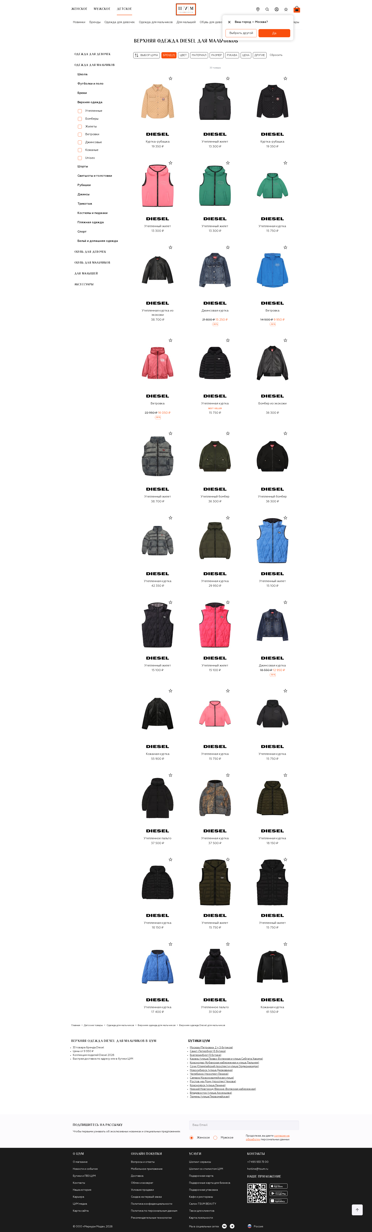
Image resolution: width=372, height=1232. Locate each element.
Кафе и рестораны (201, 1197)
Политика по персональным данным (154, 1211)
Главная (75, 1025)
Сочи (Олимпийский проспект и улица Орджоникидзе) (224, 1066)
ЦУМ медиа (80, 1204)
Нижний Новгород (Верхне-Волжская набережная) (223, 1089)
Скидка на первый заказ (146, 1197)
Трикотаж (85, 203)
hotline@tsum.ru (257, 1169)
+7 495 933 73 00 (258, 1162)
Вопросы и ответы (143, 1162)
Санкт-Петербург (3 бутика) (208, 1051)
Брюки (82, 93)
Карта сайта (81, 1211)
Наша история (82, 1190)
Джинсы (84, 194)
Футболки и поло (90, 83)
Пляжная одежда (91, 222)
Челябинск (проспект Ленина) (209, 1074)
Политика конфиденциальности (151, 1204)
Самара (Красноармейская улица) (212, 1078)
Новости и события (85, 1169)
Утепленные (93, 110)
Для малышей (186, 22)
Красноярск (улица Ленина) (208, 1085)
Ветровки (92, 134)
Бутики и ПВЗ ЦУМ (84, 1176)
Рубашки (84, 185)
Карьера (78, 1197)
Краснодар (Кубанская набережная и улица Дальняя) (224, 1063)
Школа (83, 74)
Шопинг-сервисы (200, 1162)
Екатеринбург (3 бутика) (205, 1055)
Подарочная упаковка (203, 1190)
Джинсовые (93, 142)
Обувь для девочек (213, 22)
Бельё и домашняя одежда (98, 241)
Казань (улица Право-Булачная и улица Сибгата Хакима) (226, 1059)
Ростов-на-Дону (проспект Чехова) (213, 1081)
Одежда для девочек (119, 22)
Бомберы (91, 118)
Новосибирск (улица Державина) (211, 1070)
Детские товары (93, 1025)
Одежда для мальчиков (156, 22)
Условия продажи (142, 1190)
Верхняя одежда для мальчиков (157, 1025)
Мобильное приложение (147, 1169)
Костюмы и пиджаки (93, 213)
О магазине (80, 1162)
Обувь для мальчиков (92, 262)
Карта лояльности (201, 1218)
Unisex (90, 158)
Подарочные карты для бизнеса (209, 1183)
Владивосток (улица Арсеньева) (211, 1093)
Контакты (79, 1183)
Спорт (82, 231)
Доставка (137, 1176)
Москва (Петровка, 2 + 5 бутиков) (211, 1047)
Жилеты (91, 126)
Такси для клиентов (201, 1211)
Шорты (83, 166)
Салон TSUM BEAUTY (202, 1204)
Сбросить (276, 55)
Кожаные (91, 150)
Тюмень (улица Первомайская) (210, 1096)
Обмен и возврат (142, 1183)
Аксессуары (84, 284)
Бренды (95, 22)
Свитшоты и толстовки (95, 175)
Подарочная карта (201, 1176)
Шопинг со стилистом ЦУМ (206, 1169)
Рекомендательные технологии (151, 1218)
